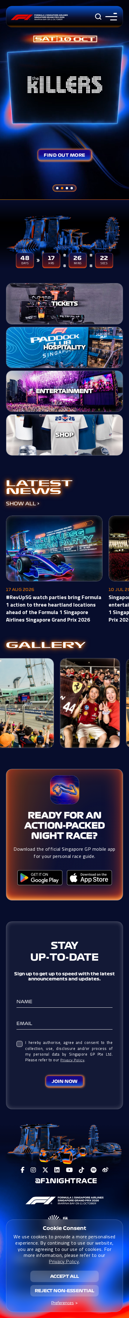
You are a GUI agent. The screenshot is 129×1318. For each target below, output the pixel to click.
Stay (65, 945)
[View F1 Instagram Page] (33, 1170)
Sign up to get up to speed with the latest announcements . (64, 976)
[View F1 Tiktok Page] (82, 1170)
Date (84, 957)
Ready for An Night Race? (64, 825)
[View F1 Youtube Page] (69, 1170)
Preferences (62, 1302)
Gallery (46, 645)
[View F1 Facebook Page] (23, 1170)
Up (38, 957)
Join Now (64, 1081)
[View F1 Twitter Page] (45, 1170)
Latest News (39, 487)
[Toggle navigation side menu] (110, 16)
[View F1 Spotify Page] (94, 1170)
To (57, 957)
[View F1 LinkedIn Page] (57, 1170)
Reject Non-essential (64, 1291)
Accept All (64, 1276)
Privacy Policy (72, 1060)
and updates (83, 979)
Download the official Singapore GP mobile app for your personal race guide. (65, 852)
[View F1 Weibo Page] (105, 1170)
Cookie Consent (64, 1228)
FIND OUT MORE (64, 155)
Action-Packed (64, 825)
